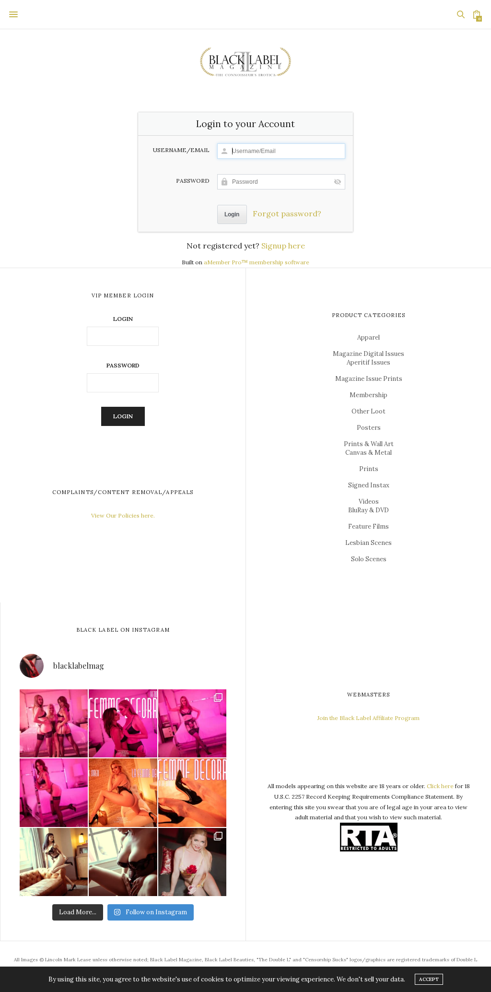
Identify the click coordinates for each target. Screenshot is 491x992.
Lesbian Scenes (368, 543)
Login (123, 319)
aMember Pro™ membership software (256, 262)
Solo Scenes (368, 559)
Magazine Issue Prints (368, 379)
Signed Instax (368, 485)
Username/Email (181, 150)
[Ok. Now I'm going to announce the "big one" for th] (123, 723)
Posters (369, 428)
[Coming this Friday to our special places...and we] (192, 792)
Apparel (368, 337)
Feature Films (368, 526)
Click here (440, 786)
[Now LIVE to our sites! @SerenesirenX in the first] (123, 792)
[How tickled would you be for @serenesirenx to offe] (192, 862)
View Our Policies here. (123, 515)
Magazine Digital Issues (368, 354)
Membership (368, 395)
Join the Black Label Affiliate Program (368, 717)
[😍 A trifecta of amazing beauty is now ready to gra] (54, 723)
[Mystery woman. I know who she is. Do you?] (123, 862)
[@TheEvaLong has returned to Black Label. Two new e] (54, 792)
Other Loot (368, 411)
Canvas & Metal (368, 453)
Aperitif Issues (368, 362)
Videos (369, 501)
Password (193, 181)
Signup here (283, 245)
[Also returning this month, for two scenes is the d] (192, 723)
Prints (368, 469)
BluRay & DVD (368, 510)
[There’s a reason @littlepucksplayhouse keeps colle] (54, 862)
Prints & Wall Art (369, 444)
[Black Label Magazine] (245, 62)
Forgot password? (287, 213)
